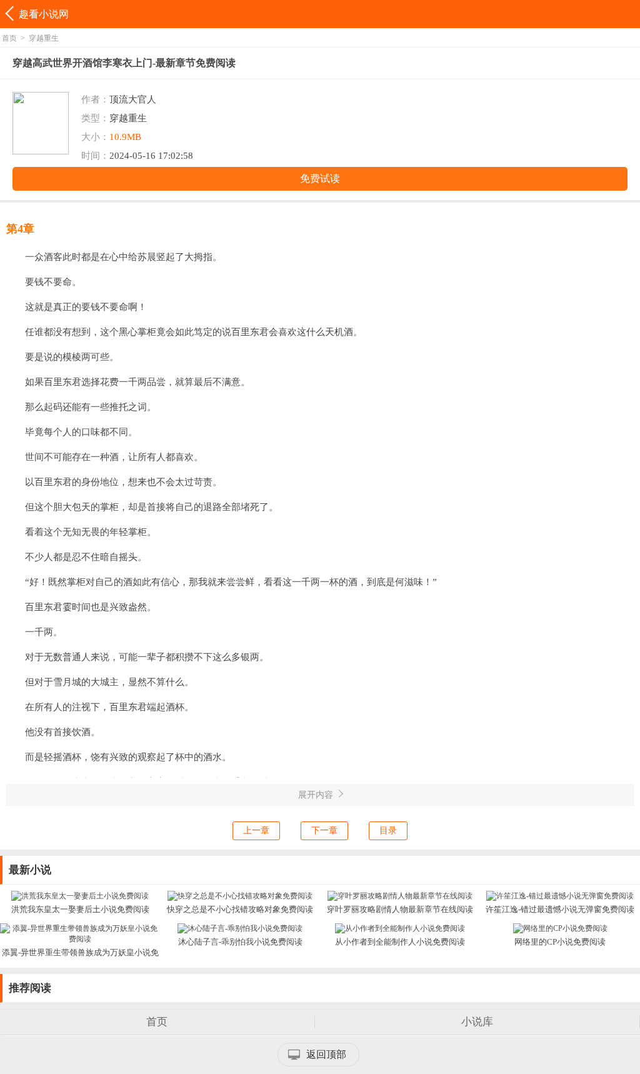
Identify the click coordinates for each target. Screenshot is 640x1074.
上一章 (256, 830)
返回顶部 (326, 1054)
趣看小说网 (44, 14)
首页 (9, 38)
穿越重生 (44, 38)
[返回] (11, 14)
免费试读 (320, 178)
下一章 (324, 830)
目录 (388, 830)
